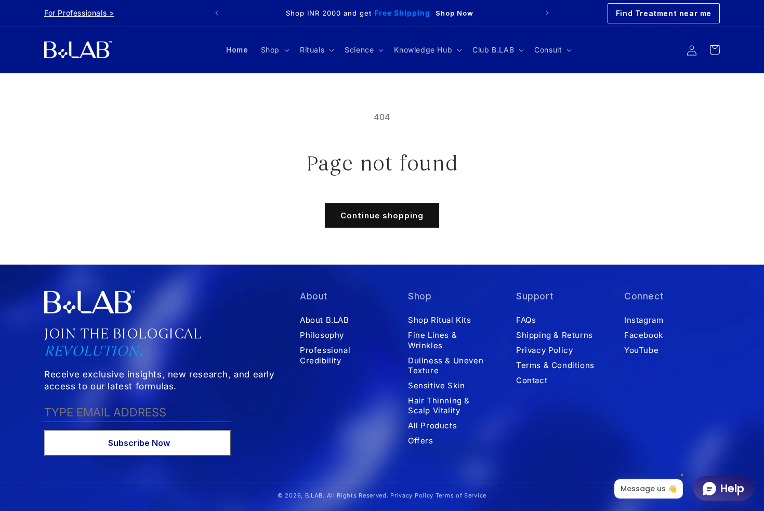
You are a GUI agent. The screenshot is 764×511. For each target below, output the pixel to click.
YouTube (641, 350)
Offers (420, 440)
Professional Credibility (325, 355)
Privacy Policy (544, 350)
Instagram (643, 320)
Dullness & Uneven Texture (445, 365)
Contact (531, 380)
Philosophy (322, 335)
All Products (432, 425)
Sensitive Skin (436, 385)
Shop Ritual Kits (439, 320)
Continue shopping (382, 215)
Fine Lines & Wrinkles (432, 340)
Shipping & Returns (554, 335)
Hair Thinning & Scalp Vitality (439, 405)
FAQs (526, 320)
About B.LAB (324, 320)
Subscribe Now (139, 443)
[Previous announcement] (216, 13)
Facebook (643, 335)
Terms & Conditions (555, 365)
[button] (274, 50)
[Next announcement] (547, 13)
